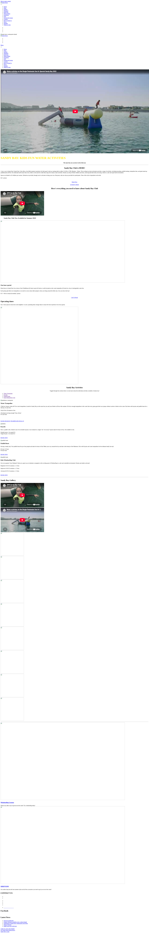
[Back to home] (4, 2)
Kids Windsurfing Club (9, 397)
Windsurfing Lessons (7, 802)
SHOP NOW (5, 886)
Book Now (74, 182)
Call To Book (74, 297)
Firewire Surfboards (9, 920)
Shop (5, 8)
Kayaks (5, 395)
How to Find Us (8, 20)
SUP (5, 16)
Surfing (5, 9)
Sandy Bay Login (5, 931)
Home (5, 6)
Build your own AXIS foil (10, 926)
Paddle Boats (7, 396)
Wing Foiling (7, 13)
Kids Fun (6, 12)
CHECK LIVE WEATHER (8, 929)
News (5, 22)
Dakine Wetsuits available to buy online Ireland (15, 922)
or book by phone (74, 184)
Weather (6, 23)
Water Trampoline (8, 393)
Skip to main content (6, 1)
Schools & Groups (8, 18)
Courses (6, 19)
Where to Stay (7, 25)
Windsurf (6, 11)
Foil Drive (6, 15)
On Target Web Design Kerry (8, 930)
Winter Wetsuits (7, 924)
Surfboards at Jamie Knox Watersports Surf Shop (16, 923)
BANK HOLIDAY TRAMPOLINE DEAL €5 (12, 421)
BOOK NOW (4, 437)
